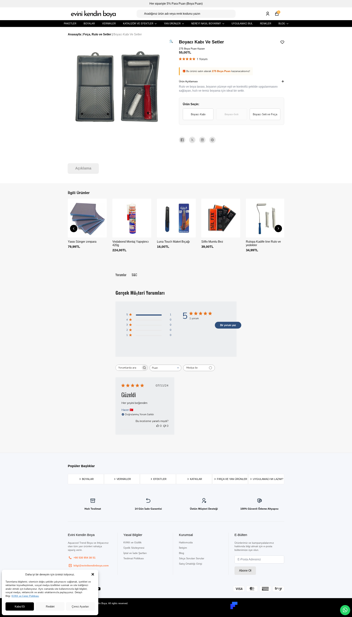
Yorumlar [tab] (120, 274)
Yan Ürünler (172, 23)
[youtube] (98, 589)
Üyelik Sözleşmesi (133, 547)
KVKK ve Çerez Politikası (25, 596)
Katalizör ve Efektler (138, 23)
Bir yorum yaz (228, 325)
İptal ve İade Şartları (135, 553)
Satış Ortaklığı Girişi (190, 563)
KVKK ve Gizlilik (132, 542)
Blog (281, 23)
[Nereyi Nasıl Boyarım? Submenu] (224, 23)
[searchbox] (128, 368)
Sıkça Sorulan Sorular (191, 558)
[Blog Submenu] (288, 23)
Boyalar (89, 23)
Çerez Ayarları (80, 606)
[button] (93, 574)
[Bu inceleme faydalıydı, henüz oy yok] (157, 426)
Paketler (70, 23)
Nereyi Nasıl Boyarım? (206, 23)
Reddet (50, 606)
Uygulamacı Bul (242, 23)
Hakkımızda (186, 542)
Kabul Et (20, 606)
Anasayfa (74, 34)
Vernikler (109, 23)
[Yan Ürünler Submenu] (184, 23)
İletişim (183, 547)
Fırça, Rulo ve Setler (97, 34)
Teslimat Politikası (133, 558)
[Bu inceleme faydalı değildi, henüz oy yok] (164, 426)
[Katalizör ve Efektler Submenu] (156, 23)
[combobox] (165, 368)
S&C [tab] (134, 274)
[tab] (83, 168)
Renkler (265, 23)
